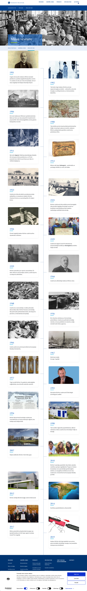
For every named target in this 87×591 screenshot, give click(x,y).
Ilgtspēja (76, 2)
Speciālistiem (67, 2)
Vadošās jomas (50, 2)
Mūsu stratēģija (12, 48)
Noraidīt (76, 582)
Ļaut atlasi (76, 578)
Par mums (41, 2)
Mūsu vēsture (31, 48)
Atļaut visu (76, 574)
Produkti (59, 2)
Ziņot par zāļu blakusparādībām (61, 560)
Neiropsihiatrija (23, 563)
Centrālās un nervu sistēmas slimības (36, 568)
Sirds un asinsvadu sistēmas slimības (36, 564)
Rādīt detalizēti (68, 588)
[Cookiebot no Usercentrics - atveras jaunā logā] (8, 588)
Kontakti (10, 563)
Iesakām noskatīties (49, 568)
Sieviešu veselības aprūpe (24, 570)
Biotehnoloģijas (23, 566)
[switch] (38, 588)
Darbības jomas (22, 48)
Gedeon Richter (12, 8)
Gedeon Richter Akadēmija (48, 564)
